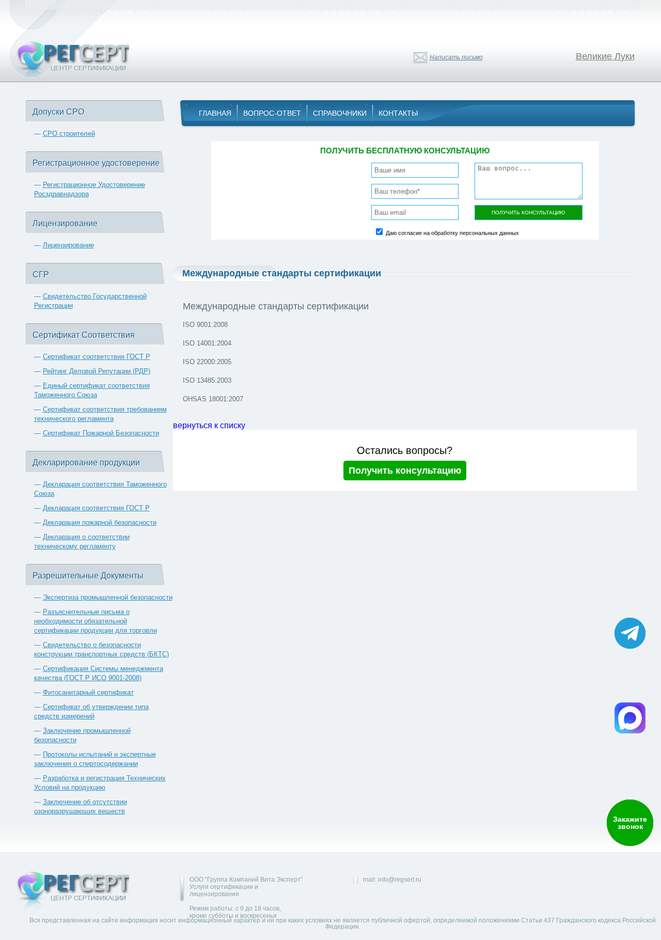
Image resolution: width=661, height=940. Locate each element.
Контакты (398, 113)
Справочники (340, 113)
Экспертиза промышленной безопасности (107, 597)
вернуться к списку (209, 425)
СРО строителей (69, 133)
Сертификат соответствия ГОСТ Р (96, 357)
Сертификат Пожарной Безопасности (101, 433)
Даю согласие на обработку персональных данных (452, 233)
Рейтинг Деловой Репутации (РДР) (96, 371)
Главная (215, 113)
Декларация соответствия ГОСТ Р (96, 508)
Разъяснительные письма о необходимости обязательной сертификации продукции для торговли (95, 621)
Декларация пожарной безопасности (99, 522)
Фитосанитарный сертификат (88, 692)
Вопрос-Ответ (272, 113)
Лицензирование (68, 245)
